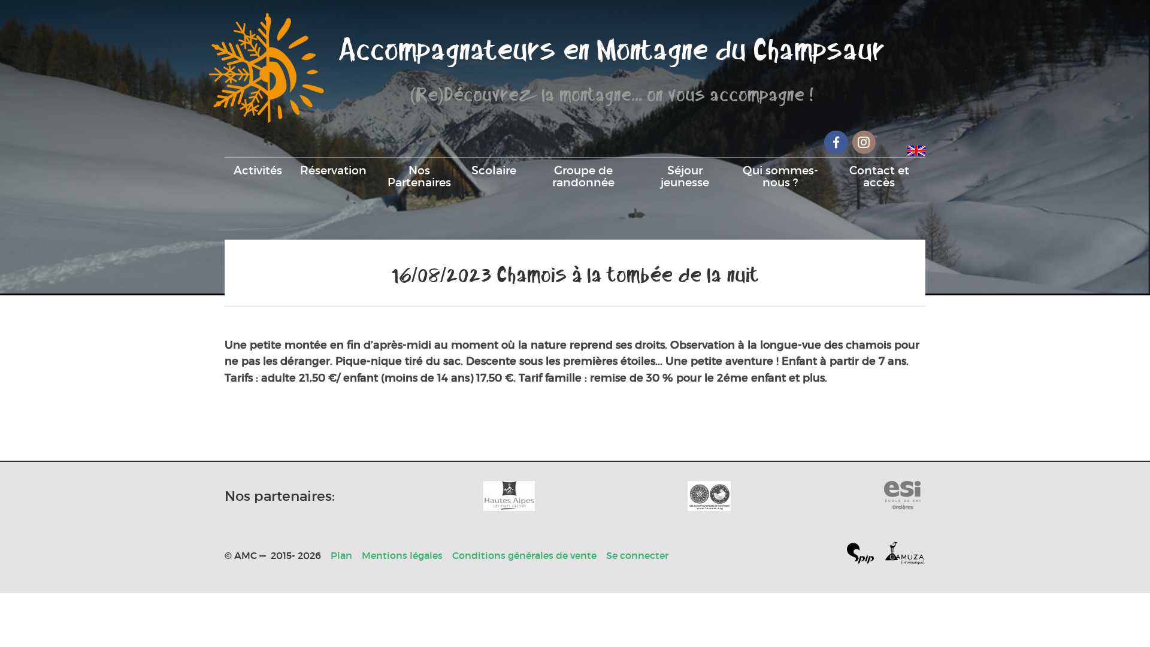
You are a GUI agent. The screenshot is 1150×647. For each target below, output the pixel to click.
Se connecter (637, 555)
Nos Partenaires (419, 176)
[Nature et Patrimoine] (509, 496)
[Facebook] (836, 142)
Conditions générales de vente (524, 555)
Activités (258, 170)
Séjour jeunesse (685, 176)
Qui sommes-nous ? (780, 176)
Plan (341, 555)
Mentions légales (402, 555)
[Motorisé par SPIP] (865, 556)
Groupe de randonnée (583, 176)
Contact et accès (879, 176)
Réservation (333, 170)
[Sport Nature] (902, 496)
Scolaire (493, 170)
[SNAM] (709, 496)
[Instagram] (864, 142)
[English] (916, 148)
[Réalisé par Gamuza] (904, 556)
